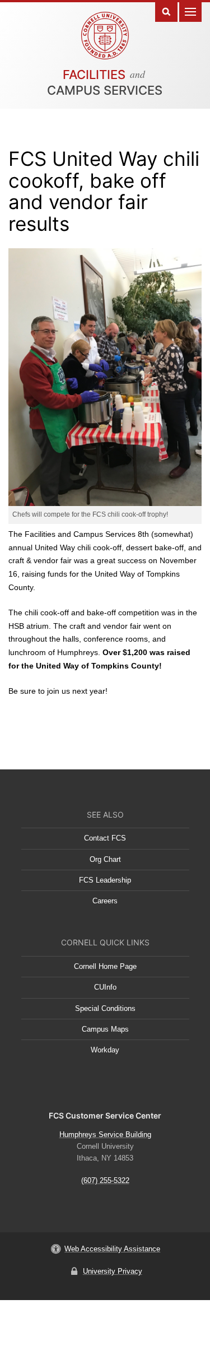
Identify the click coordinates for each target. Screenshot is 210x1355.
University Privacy (112, 1271)
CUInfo (105, 987)
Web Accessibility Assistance (112, 1249)
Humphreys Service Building (105, 1134)
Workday (105, 1050)
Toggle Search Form (166, 11)
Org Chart (105, 859)
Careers (105, 901)
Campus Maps (105, 1029)
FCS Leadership (105, 880)
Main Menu (190, 11)
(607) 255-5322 (105, 1180)
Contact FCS (105, 838)
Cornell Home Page (105, 966)
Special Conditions (105, 1008)
